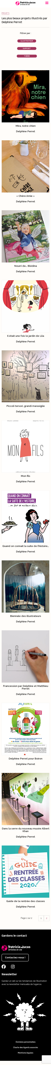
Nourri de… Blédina (25, 265)
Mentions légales (25, 1053)
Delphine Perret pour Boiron (25, 758)
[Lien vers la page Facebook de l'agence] (4, 967)
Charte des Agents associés (25, 1047)
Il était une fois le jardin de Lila (25, 335)
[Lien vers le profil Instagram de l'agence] (13, 967)
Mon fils (25, 475)
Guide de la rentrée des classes (25, 901)
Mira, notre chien (26, 125)
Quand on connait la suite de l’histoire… (25, 546)
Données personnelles (25, 1042)
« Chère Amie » (25, 195)
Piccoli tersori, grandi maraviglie (25, 405)
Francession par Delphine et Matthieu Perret (25, 687)
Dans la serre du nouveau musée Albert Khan (25, 829)
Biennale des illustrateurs (25, 616)
